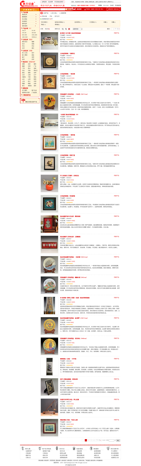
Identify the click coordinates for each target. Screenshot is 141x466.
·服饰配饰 (29, 17)
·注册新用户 (28, 451)
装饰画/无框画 (59, 22)
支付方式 (61, 449)
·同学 (32, 59)
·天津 (34, 81)
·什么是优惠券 (115, 455)
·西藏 (23, 83)
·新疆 (29, 83)
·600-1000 (24, 35)
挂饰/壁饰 (77, 22)
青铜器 (57, 24)
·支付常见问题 (63, 455)
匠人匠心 (54, 13)
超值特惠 (63, 13)
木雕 (105, 22)
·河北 (23, 70)
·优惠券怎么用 (115, 457)
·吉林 (34, 72)
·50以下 (24, 30)
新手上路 (27, 449)
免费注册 (91, 2)
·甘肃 (29, 66)
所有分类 (44, 16)
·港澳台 (30, 85)
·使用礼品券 (62, 453)
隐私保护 (58, 460)
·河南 (29, 70)
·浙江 (23, 85)
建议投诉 (69, 460)
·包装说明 (79, 451)
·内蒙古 (24, 77)
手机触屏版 (118, 5)
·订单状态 (45, 453)
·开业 (23, 46)
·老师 (23, 59)
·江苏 (23, 75)
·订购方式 (28, 457)
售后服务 (96, 449)
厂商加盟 (87, 460)
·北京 (29, 64)
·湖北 (23, 72)
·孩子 (32, 53)
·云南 (34, 83)
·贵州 (29, 68)
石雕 (113, 22)
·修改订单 (45, 455)
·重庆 (34, 64)
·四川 (29, 81)
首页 (97, 2)
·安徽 (23, 64)
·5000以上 (34, 37)
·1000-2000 (34, 35)
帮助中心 (110, 2)
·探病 (32, 44)
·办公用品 (29, 19)
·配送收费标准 (80, 455)
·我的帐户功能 (46, 451)
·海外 (34, 85)
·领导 (32, 57)
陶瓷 (42, 24)
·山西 (29, 79)
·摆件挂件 (29, 23)
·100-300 (24, 32)
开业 (51, 16)
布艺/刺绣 (43, 22)
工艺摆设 (91, 22)
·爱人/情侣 (24, 55)
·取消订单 (45, 457)
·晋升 (32, 48)
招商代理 (81, 460)
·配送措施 (79, 453)
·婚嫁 (32, 41)
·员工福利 (24, 90)
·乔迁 (32, 46)
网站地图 (41, 460)
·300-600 (33, 32)
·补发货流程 (97, 457)
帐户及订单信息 (46, 449)
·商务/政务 (28, 26)
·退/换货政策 (97, 451)
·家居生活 (29, 14)
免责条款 (52, 460)
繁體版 (100, 5)
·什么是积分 (114, 451)
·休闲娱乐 (29, 21)
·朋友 (32, 55)
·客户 (23, 57)
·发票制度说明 (63, 457)
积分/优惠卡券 (114, 449)
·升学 (23, 48)
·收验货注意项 (80, 457)
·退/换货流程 (97, 453)
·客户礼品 (34, 90)
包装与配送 (79, 449)
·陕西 (34, 79)
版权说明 (93, 460)
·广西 (23, 68)
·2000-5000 (24, 37)
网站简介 (46, 460)
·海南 (34, 68)
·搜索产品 (28, 455)
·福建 (23, 66)
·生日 (23, 44)
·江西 (29, 75)
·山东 (23, 79)
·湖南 (29, 72)
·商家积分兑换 (26, 92)
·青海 (34, 77)
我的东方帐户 (103, 2)
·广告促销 (34, 92)
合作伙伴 (75, 460)
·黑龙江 (35, 70)
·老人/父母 (24, 53)
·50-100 (33, 30)
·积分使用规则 (115, 453)
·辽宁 (34, 75)
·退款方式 (96, 455)
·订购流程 (28, 453)
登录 (86, 2)
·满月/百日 (24, 41)
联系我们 (64, 460)
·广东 (34, 66)
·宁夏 (29, 77)
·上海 (23, 81)
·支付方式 (62, 451)
